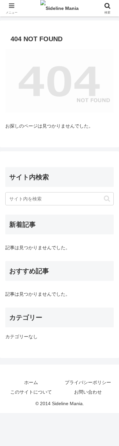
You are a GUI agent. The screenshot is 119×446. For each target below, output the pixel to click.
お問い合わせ (88, 392)
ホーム (31, 382)
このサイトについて (31, 392)
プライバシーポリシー (88, 382)
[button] (107, 198)
